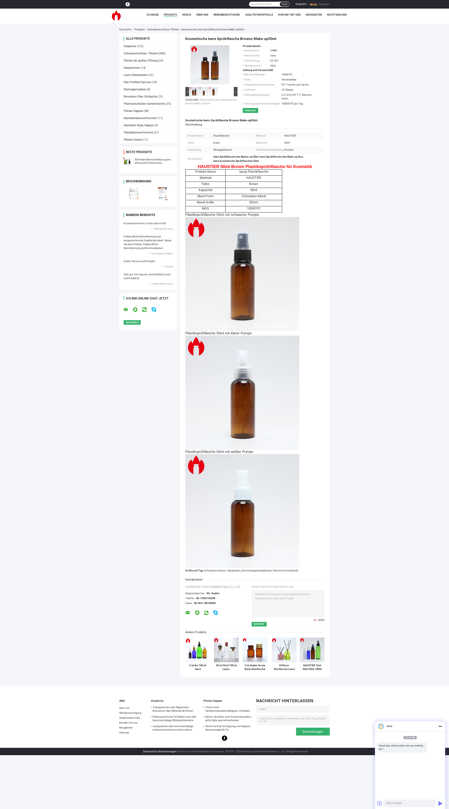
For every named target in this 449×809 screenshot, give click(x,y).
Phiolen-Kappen (133, 111)
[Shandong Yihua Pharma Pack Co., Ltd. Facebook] (128, 4)
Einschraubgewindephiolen (257, 570)
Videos (186, 14)
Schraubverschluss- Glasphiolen (222, 570)
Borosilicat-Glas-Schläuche (140, 96)
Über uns (202, 14)
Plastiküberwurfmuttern (138, 132)
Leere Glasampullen (136, 75)
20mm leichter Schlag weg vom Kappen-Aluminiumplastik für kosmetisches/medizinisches (228, 728)
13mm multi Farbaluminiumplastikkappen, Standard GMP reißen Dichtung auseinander (227, 709)
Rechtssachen (337, 14)
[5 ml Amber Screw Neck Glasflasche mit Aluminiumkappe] (255, 650)
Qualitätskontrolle (259, 14)
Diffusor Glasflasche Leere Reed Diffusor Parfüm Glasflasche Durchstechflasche (284, 667)
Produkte (170, 14)
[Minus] (440, 726)
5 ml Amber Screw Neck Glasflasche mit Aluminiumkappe (255, 667)
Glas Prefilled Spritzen (137, 82)
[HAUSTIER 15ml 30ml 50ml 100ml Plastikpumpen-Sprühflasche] (312, 650)
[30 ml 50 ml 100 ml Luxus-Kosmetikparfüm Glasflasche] (226, 650)
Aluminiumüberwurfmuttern (140, 118)
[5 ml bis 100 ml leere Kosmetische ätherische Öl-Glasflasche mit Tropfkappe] (197, 650)
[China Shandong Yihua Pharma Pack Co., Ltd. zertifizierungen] (133, 193)
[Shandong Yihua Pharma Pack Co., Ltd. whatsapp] (137, 309)
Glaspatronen (132, 67)
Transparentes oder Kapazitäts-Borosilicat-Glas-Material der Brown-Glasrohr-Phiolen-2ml (173, 709)
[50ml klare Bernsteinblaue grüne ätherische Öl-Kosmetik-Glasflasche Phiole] (127, 161)
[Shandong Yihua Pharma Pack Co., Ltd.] (116, 15)
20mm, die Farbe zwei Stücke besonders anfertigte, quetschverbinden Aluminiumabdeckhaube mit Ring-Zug (228, 719)
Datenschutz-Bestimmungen (159, 751)
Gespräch (301, 4)
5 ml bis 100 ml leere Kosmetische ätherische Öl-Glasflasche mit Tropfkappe (198, 667)
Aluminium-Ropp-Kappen (139, 125)
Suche (285, 4)
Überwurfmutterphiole (285, 570)
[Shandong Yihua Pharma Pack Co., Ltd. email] (128, 309)
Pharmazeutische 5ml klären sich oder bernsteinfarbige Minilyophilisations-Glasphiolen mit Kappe (175, 719)
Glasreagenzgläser (135, 89)
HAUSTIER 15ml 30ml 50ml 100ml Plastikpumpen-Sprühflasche (312, 667)
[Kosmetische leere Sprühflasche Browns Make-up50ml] (209, 65)
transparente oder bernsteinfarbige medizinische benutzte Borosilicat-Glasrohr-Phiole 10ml (173, 728)
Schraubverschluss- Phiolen (163, 29)
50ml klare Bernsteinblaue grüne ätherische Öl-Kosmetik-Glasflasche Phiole (153, 163)
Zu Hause (153, 14)
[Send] (440, 803)
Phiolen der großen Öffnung (141, 60)
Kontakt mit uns (289, 14)
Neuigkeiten (314, 14)
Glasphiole (130, 46)
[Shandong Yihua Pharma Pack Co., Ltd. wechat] (146, 309)
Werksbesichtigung (226, 14)
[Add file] (379, 803)
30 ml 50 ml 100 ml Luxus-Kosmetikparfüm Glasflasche (226, 667)
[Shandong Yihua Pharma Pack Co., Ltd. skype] (156, 309)
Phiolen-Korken (133, 139)
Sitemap (124, 732)
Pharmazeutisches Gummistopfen (144, 103)
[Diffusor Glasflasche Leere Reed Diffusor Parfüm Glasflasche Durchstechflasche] (284, 650)
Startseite (125, 29)
